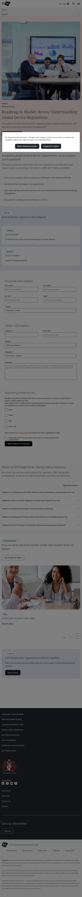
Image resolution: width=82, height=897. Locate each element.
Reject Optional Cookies (27, 146)
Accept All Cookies (51, 146)
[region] (41, 142)
